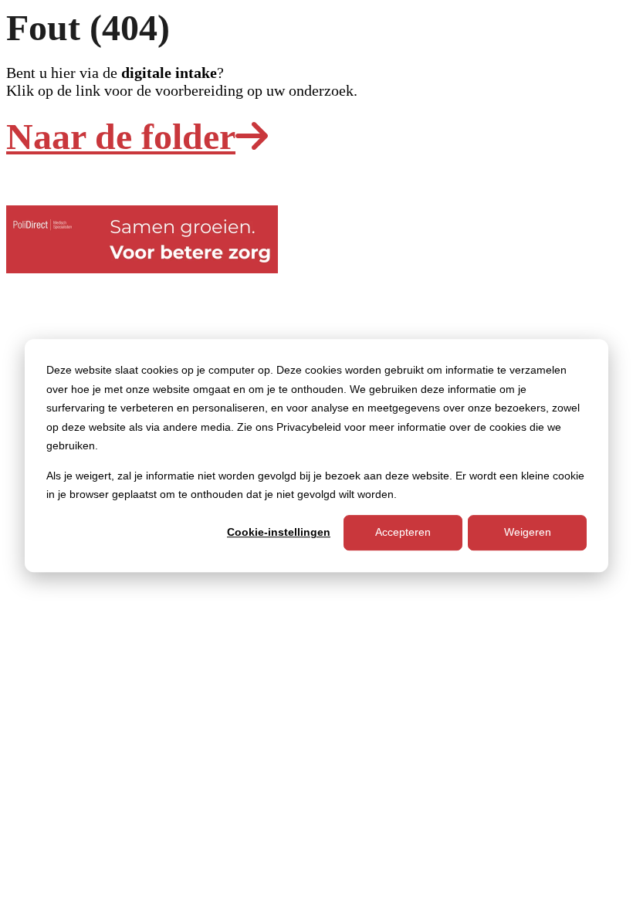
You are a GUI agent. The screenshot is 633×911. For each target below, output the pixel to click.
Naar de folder (120, 136)
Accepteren (403, 533)
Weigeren (527, 533)
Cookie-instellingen (278, 533)
